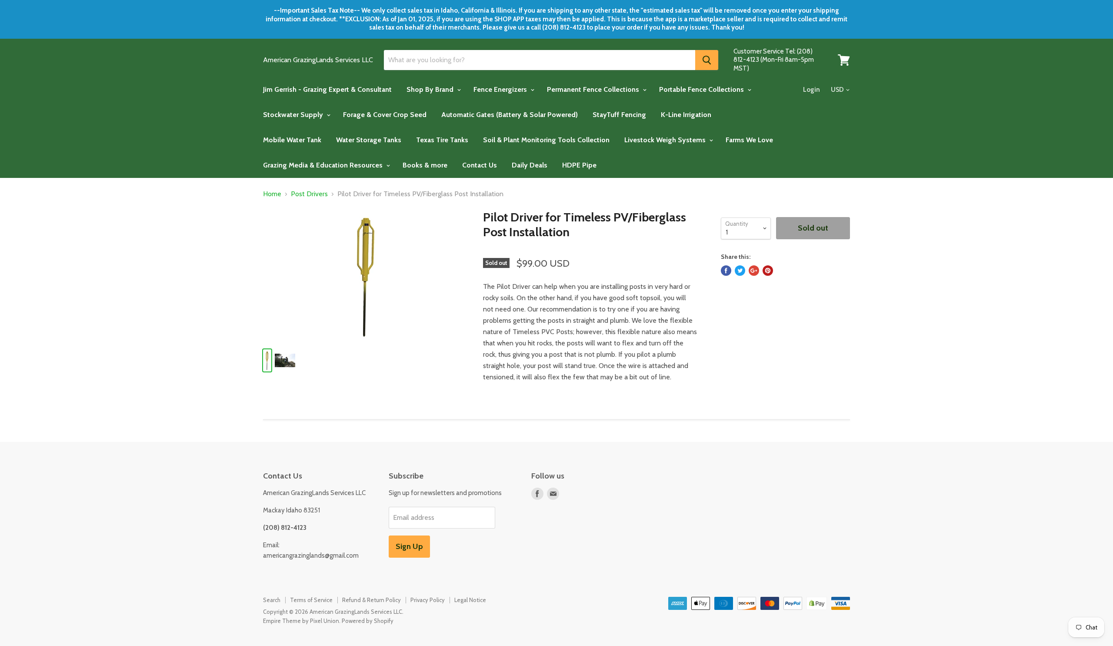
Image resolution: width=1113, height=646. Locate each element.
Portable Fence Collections (702, 89)
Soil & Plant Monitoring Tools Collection (546, 140)
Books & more (425, 165)
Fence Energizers (501, 89)
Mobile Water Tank (292, 140)
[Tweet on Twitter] (740, 270)
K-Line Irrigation (686, 114)
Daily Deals (529, 165)
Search (271, 599)
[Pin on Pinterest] (768, 270)
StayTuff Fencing (619, 114)
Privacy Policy (427, 599)
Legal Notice (470, 599)
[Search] (706, 60)
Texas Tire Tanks (442, 140)
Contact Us (479, 165)
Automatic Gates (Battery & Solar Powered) (509, 114)
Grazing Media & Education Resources (323, 165)
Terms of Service (311, 599)
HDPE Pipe (579, 165)
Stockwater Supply (294, 114)
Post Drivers (309, 194)
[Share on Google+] (754, 270)
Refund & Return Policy (371, 599)
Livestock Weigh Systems (665, 140)
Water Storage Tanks (368, 140)
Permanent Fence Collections (594, 89)
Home (272, 194)
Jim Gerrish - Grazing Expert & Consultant (327, 89)
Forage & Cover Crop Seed (385, 114)
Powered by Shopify (367, 620)
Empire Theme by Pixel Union (301, 620)
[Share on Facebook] (726, 270)
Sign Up (409, 546)
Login (811, 90)
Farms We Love (749, 140)
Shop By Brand (431, 89)
